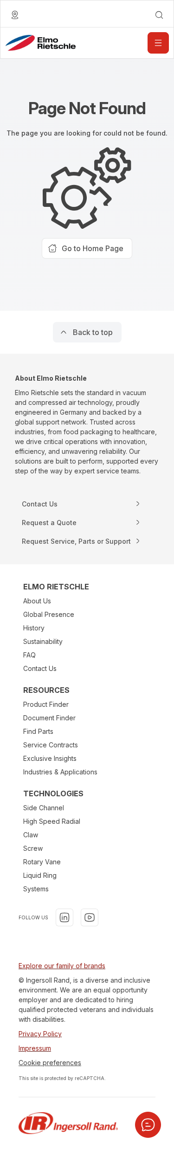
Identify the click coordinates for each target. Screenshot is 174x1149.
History (34, 628)
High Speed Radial (51, 821)
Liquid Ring (40, 875)
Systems (36, 889)
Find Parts (38, 731)
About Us (37, 601)
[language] (15, 15)
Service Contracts (50, 745)
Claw (30, 835)
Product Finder (46, 704)
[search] (159, 15)
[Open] (158, 43)
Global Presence (48, 614)
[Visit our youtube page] (89, 917)
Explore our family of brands (62, 966)
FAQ (29, 655)
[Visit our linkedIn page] (64, 917)
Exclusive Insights (50, 758)
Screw (33, 848)
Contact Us (40, 668)
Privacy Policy (40, 1034)
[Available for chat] (148, 1125)
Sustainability (43, 641)
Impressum (35, 1048)
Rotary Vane (42, 862)
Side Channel (43, 808)
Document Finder (49, 718)
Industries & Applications (60, 772)
